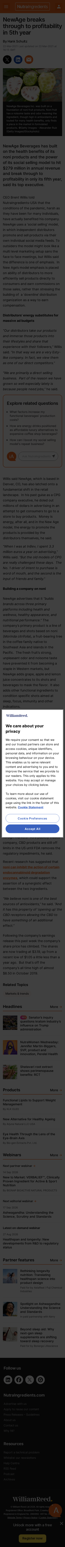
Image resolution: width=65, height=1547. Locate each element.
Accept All (32, 829)
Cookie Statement (30, 807)
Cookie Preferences (32, 818)
